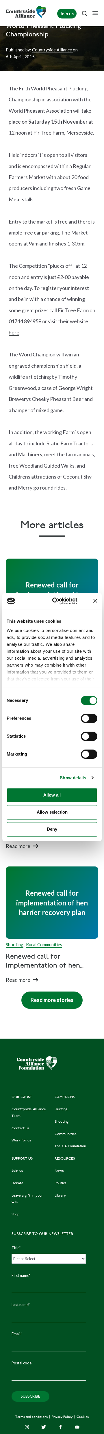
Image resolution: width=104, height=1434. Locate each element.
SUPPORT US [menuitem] (22, 1158)
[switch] (89, 718)
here (14, 332)
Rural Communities (44, 944)
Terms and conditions (32, 1417)
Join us (67, 13)
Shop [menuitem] (15, 1214)
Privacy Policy (62, 1417)
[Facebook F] (60, 1427)
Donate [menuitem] (17, 1183)
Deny (52, 829)
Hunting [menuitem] (61, 1109)
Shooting (14, 944)
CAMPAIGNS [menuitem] (65, 1097)
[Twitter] (44, 1427)
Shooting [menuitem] (61, 1122)
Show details (73, 777)
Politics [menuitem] (60, 1183)
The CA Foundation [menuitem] (70, 1146)
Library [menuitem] (60, 1195)
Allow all (52, 795)
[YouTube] (77, 1427)
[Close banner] (95, 601)
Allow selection (52, 812)
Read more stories (47, 997)
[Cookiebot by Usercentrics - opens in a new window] (56, 601)
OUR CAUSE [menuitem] (22, 1097)
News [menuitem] (59, 1171)
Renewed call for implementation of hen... (44, 961)
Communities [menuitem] (66, 1134)
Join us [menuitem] (17, 1171)
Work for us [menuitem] (21, 1140)
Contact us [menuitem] (20, 1128)
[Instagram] (27, 1427)
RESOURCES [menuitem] (65, 1158)
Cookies (83, 1417)
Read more (18, 846)
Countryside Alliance (52, 49)
